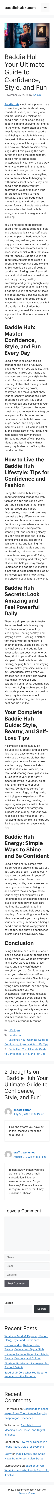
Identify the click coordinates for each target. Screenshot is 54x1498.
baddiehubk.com (20, 7)
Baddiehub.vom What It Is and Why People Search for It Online (26, 1470)
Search (8, 1302)
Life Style (14, 1030)
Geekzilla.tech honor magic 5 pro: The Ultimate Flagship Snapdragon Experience (26, 1413)
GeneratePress (27, 1493)
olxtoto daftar (22, 1109)
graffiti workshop (24, 1152)
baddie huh (15, 1035)
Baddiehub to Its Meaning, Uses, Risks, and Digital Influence (24, 1430)
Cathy (8, 1453)
